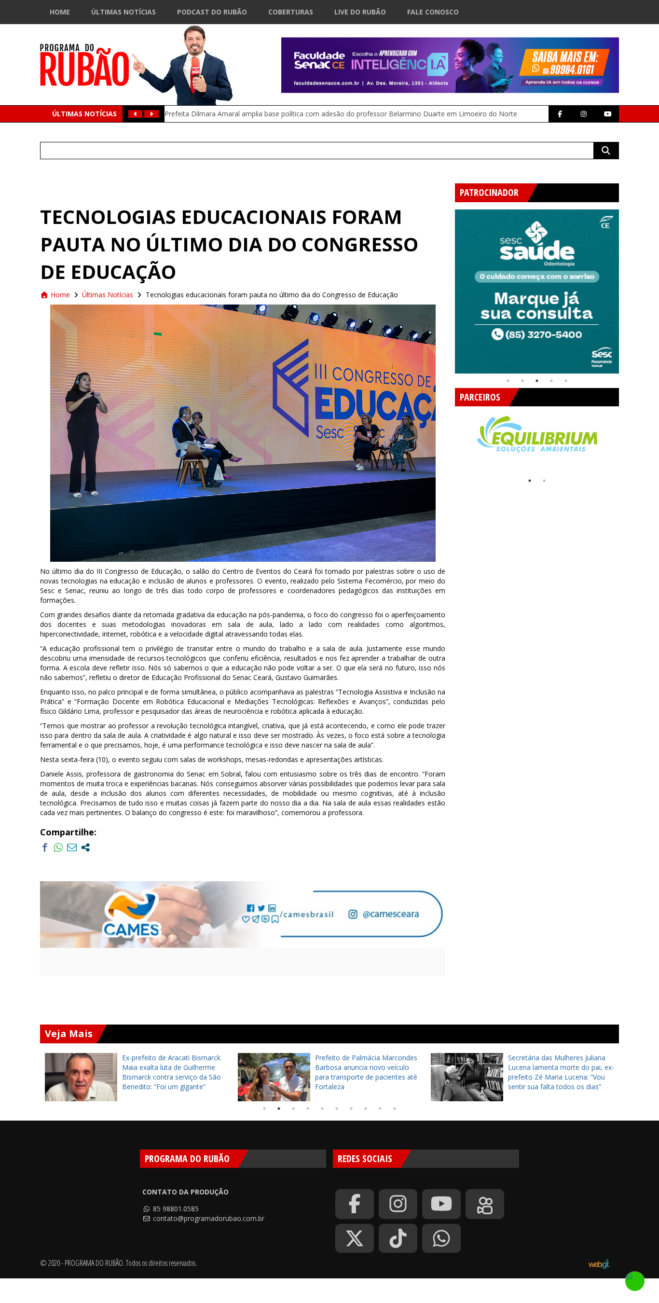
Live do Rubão (360, 11)
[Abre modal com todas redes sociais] (85, 847)
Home (60, 11)
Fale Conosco (433, 11)
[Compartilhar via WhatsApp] (58, 847)
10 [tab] (394, 1108)
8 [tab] (366, 1108)
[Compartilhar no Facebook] (45, 847)
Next (626, 287)
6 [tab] (337, 1108)
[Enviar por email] (72, 847)
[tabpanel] (537, 291)
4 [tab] (551, 381)
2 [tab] (522, 381)
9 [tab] (380, 1108)
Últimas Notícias (123, 11)
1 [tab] (508, 381)
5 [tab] (566, 381)
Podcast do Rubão (212, 11)
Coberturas (290, 11)
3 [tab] (537, 381)
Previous (448, 287)
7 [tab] (351, 1108)
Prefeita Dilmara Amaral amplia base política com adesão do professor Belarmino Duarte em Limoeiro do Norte (341, 113)
